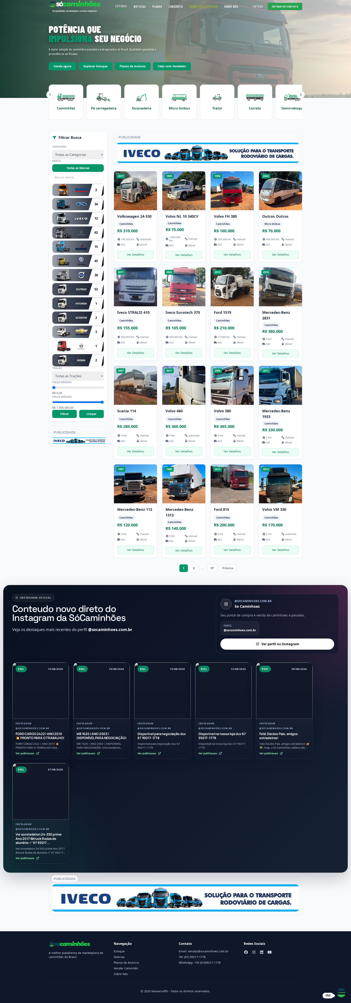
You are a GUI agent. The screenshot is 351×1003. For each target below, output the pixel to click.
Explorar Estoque (95, 66)
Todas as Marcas (78, 168)
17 (212, 568)
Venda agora (62, 66)
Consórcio (176, 6)
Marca (56, 161)
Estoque (121, 6)
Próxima (227, 568)
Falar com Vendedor (172, 66)
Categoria (59, 146)
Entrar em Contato (285, 6)
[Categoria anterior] (50, 95)
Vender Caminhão (126, 968)
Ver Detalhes (135, 254)
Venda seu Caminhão (203, 6)
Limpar (91, 414)
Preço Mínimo (62, 382)
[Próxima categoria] (301, 95)
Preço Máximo (62, 397)
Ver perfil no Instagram (280, 644)
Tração (57, 368)
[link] (135, 216)
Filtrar (64, 414)
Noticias (140, 6)
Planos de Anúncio (133, 66)
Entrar (258, 6)
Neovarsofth (159, 991)
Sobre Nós (231, 6)
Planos (157, 6)
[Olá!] (341, 992)
